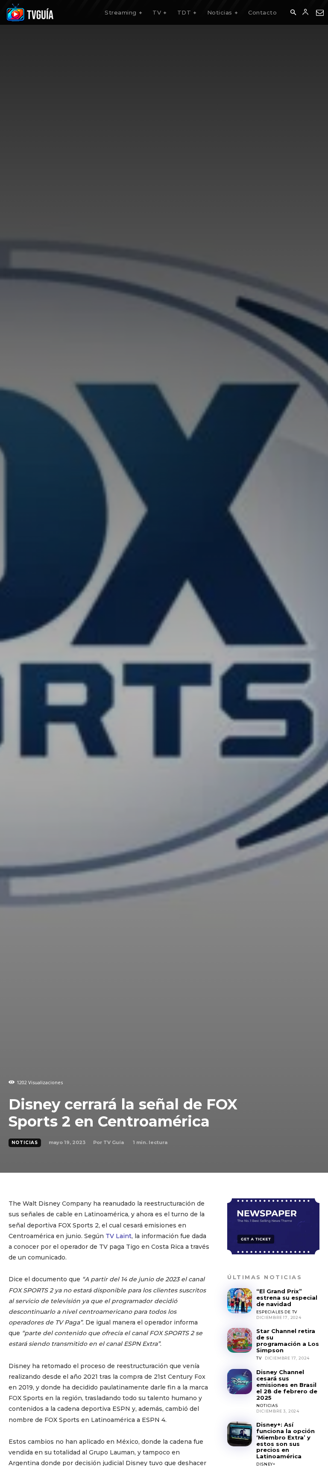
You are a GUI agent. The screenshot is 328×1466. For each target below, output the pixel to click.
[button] (293, 13)
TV (259, 1358)
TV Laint (118, 1236)
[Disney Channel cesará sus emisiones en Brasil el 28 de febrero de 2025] (239, 1381)
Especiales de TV (276, 1312)
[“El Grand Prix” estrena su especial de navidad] (239, 1300)
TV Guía (113, 1142)
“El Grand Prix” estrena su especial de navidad (286, 1297)
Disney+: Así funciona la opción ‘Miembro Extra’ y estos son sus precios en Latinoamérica (285, 1440)
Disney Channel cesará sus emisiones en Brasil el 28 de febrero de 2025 (286, 1385)
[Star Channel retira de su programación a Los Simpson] (239, 1340)
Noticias (25, 1142)
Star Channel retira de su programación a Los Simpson (287, 1340)
